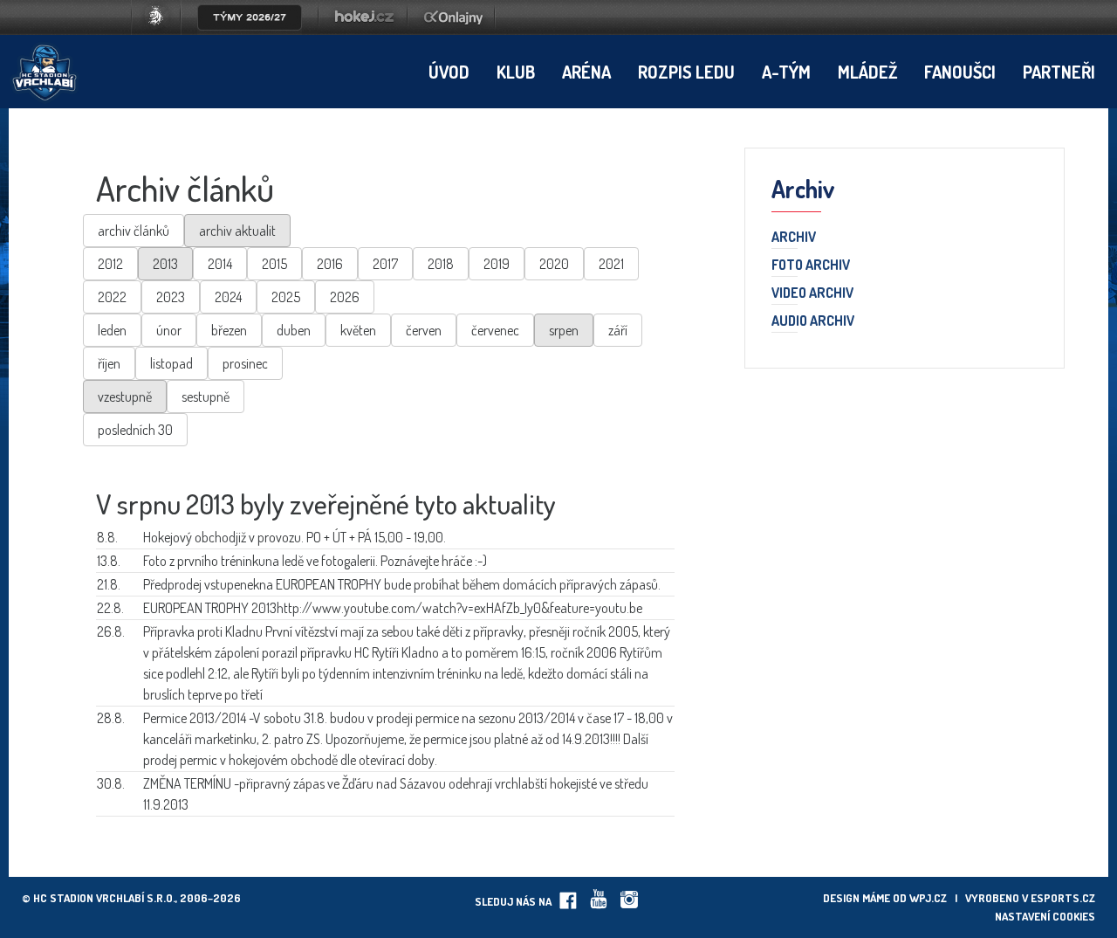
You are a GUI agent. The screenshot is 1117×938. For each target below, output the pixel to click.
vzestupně (125, 396)
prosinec (245, 363)
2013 (165, 263)
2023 (170, 297)
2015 (274, 263)
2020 (554, 263)
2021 (611, 263)
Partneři (1059, 71)
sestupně (206, 396)
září (617, 330)
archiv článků (133, 230)
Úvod (448, 71)
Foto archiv (810, 265)
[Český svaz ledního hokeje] (163, 29)
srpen (564, 330)
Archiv (793, 237)
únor (169, 330)
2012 (110, 263)
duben (294, 330)
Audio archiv (812, 321)
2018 (441, 263)
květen (358, 330)
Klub (516, 71)
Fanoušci (960, 71)
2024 (228, 297)
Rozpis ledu (686, 71)
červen (424, 330)
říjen (109, 363)
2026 (345, 297)
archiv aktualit (237, 230)
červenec (495, 330)
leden (112, 330)
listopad (171, 363)
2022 (112, 297)
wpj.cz (928, 898)
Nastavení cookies (1045, 916)
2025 (285, 297)
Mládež (867, 71)
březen (229, 330)
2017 (385, 263)
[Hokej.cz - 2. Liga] (363, 29)
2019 (496, 263)
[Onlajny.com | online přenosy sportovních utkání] (456, 29)
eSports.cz (1063, 898)
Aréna (586, 71)
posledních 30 (135, 429)
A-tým (786, 71)
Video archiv (812, 293)
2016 (330, 263)
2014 (220, 263)
